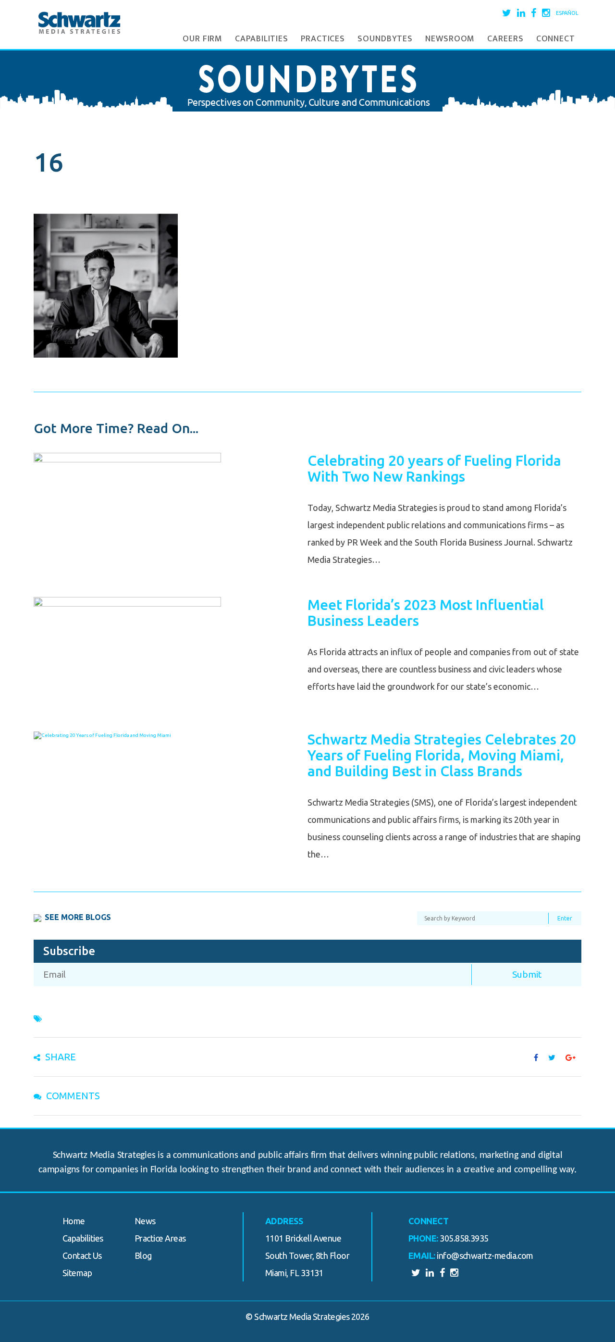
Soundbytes (385, 39)
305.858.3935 (464, 1238)
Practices (323, 39)
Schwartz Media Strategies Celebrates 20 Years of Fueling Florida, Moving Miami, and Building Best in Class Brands (442, 755)
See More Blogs (78, 917)
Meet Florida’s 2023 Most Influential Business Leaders (426, 612)
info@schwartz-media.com (485, 1255)
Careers (505, 39)
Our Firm (202, 39)
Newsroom (450, 39)
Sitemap (77, 1273)
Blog (143, 1255)
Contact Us (82, 1255)
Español (567, 13)
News (145, 1221)
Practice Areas (160, 1238)
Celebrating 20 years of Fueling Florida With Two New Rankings (434, 468)
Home (73, 1221)
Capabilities (261, 39)
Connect (555, 39)
